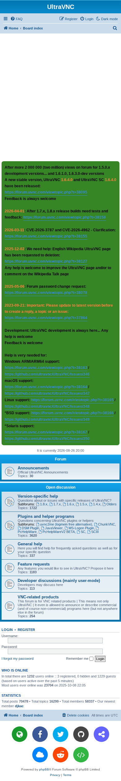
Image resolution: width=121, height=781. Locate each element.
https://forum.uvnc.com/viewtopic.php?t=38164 (46, 387)
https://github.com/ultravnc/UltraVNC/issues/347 (47, 393)
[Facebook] (40, 734)
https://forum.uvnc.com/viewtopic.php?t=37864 (46, 318)
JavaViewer (54, 528)
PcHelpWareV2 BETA (59, 532)
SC (83, 532)
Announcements (33, 468)
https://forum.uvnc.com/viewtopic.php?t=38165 (72, 400)
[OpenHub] (81, 754)
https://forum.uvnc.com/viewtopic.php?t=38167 (46, 432)
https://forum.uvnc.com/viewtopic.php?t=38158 (64, 217)
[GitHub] (81, 734)
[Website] (19, 734)
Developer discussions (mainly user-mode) (59, 580)
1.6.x (70, 504)
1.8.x (43, 504)
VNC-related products (38, 597)
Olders (111, 504)
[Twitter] (60, 734)
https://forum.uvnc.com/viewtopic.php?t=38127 (46, 261)
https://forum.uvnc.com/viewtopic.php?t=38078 (46, 293)
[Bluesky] (40, 754)
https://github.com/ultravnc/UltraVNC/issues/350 (47, 439)
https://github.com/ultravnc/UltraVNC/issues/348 (47, 406)
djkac (19, 706)
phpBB (44, 769)
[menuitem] (16, 19)
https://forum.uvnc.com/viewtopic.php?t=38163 (46, 368)
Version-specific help (38, 496)
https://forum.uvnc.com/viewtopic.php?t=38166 (72, 413)
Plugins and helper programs (46, 516)
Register (26, 630)
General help (30, 544)
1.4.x (97, 504)
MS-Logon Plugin (81, 528)
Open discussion (60, 487)
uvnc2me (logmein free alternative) (66, 524)
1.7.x (57, 504)
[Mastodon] (101, 734)
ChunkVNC (106, 524)
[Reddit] (60, 754)
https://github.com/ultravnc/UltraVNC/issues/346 (47, 374)
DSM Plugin (30, 528)
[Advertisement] (60, 97)
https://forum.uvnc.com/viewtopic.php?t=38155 (46, 236)
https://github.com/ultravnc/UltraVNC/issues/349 (47, 419)
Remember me (77, 658)
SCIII (95, 532)
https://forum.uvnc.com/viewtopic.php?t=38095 (46, 192)
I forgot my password (18, 658)
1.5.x (83, 504)
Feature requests (34, 564)
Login (7, 630)
